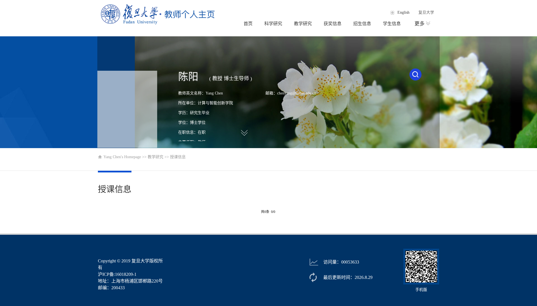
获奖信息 (332, 23)
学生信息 (392, 23)
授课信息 (178, 157)
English (403, 12)
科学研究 (273, 23)
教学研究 (303, 23)
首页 (248, 23)
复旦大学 (426, 12)
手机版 (421, 290)
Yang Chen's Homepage (122, 157)
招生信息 (362, 23)
